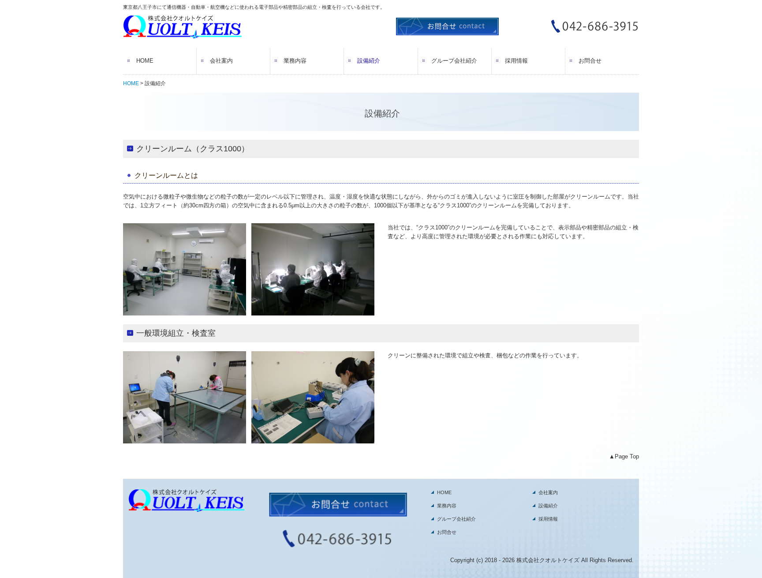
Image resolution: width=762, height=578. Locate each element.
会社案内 (221, 60)
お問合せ (590, 60)
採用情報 (516, 60)
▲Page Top (624, 456)
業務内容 (295, 60)
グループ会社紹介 (454, 60)
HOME (144, 60)
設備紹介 (368, 60)
